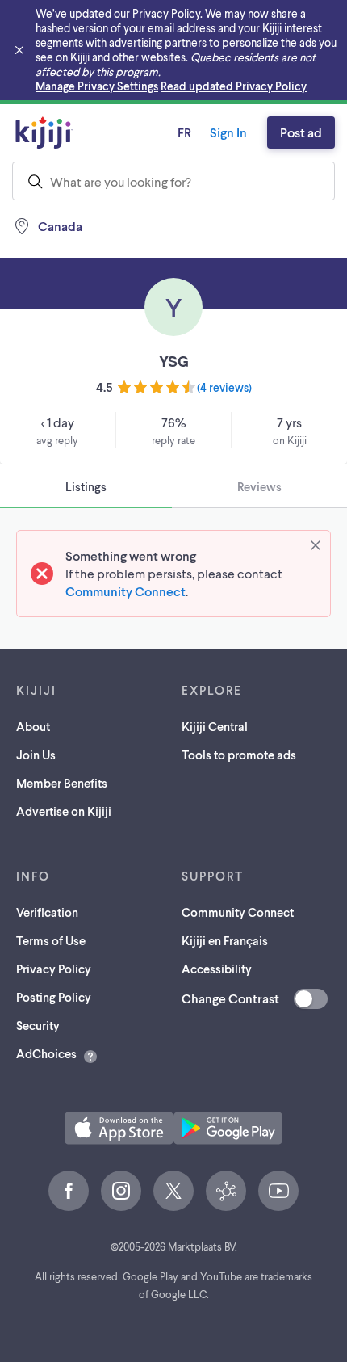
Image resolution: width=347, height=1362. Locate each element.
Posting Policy (53, 997)
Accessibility (217, 968)
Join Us (36, 754)
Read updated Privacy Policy (234, 86)
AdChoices (46, 1053)
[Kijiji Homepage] (44, 132)
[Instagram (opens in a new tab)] (121, 1191)
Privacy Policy (53, 968)
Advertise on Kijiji (63, 811)
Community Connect (125, 591)
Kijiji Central (215, 726)
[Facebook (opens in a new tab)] (68, 1191)
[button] (119, 1128)
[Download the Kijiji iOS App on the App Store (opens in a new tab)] (119, 1128)
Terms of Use (51, 940)
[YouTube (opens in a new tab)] (278, 1191)
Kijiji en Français (225, 940)
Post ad (301, 132)
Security (38, 1025)
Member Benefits (61, 783)
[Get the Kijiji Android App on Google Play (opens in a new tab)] (228, 1128)
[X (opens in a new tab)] (173, 1191)
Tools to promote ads (239, 754)
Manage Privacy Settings (97, 86)
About (33, 726)
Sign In (228, 132)
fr (184, 132)
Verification (47, 912)
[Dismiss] (315, 545)
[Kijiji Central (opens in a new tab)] (226, 1191)
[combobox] (173, 181)
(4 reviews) (224, 387)
